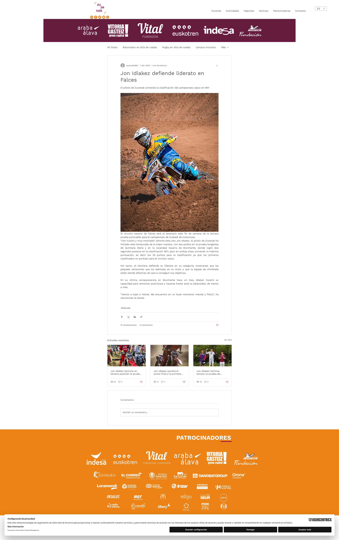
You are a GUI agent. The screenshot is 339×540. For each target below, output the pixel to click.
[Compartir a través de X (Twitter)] (128, 317)
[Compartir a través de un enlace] (141, 317)
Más (223, 47)
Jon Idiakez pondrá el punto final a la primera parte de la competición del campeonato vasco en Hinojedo (168, 372)
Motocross (125, 308)
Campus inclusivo (206, 47)
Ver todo (228, 340)
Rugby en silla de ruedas (176, 47)
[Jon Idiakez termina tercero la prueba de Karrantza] (212, 355)
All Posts (112, 47)
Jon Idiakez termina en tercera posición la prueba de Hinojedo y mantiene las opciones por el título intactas (126, 372)
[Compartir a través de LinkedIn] (134, 317)
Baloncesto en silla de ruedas (140, 47)
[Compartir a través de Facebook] (122, 317)
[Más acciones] (216, 65)
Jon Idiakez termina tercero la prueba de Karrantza (208, 372)
